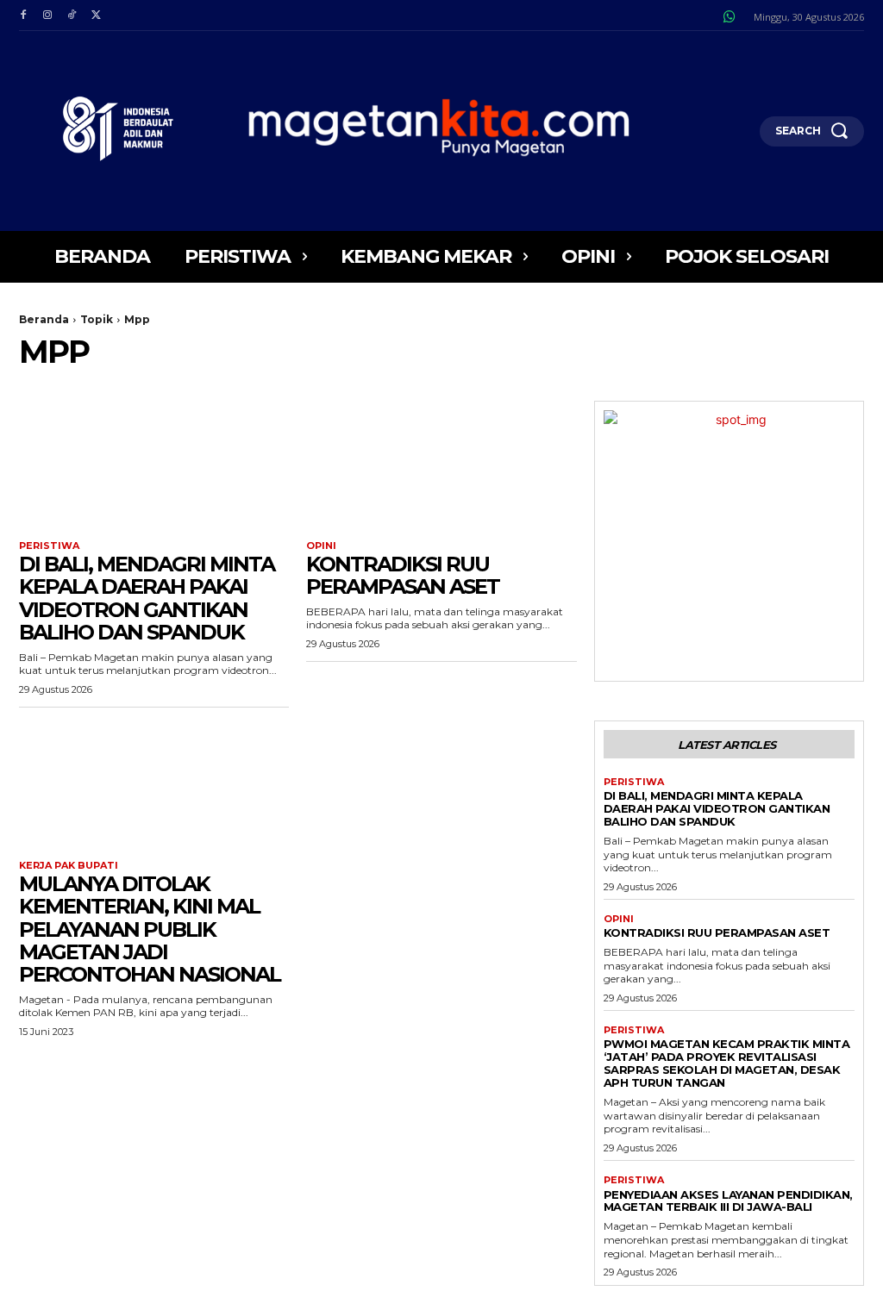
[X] (95, 15)
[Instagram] (47, 15)
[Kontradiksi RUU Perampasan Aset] (441, 468)
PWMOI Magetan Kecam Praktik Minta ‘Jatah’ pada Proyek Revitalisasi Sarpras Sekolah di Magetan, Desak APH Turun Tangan (727, 1063)
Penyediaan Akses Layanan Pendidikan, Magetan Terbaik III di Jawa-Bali (728, 1201)
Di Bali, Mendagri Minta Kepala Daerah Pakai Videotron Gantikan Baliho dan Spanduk (146, 598)
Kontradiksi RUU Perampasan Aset (402, 575)
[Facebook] (23, 15)
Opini (321, 546)
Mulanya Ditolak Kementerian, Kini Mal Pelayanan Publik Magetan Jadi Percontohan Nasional (149, 929)
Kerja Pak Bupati (68, 865)
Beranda (44, 319)
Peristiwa (49, 546)
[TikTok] (71, 15)
